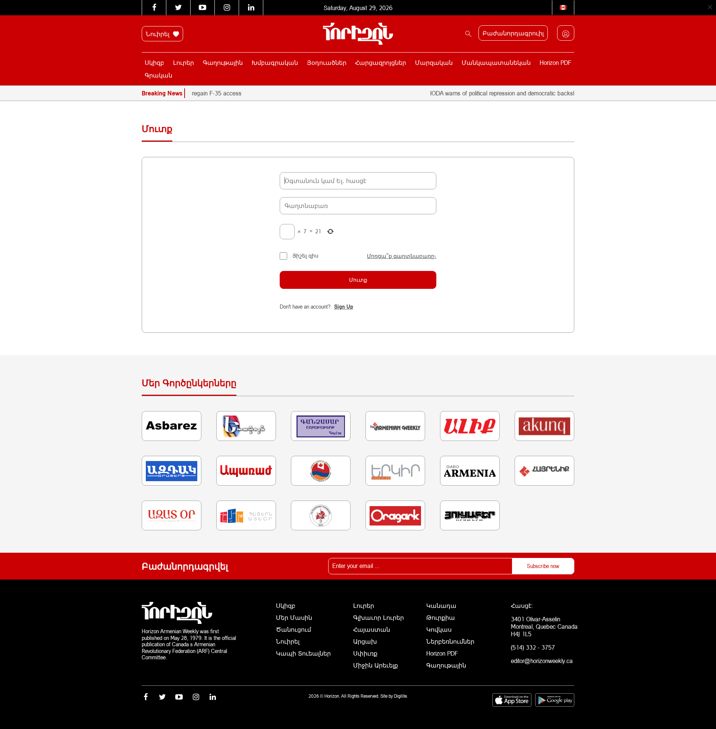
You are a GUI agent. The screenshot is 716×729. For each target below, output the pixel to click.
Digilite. (401, 696)
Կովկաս (439, 629)
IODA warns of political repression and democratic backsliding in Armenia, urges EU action (531, 93)
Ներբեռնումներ (450, 641)
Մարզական (434, 62)
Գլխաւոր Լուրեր (378, 617)
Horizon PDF (555, 62)
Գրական (158, 75)
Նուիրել (158, 33)
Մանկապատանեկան (496, 62)
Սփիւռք (365, 653)
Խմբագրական (275, 62)
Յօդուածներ (326, 62)
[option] (225, 93)
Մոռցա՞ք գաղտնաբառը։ (401, 256)
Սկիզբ (154, 62)
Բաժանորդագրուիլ (513, 33)
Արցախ (365, 641)
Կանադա (441, 605)
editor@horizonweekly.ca (542, 660)
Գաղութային (223, 62)
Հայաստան (371, 629)
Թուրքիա (440, 617)
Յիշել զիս (305, 255)
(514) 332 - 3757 (533, 647)
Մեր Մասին (294, 617)
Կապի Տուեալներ (303, 653)
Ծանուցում (293, 629)
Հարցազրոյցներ (380, 62)
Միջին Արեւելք (375, 665)
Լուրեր (183, 62)
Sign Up (343, 306)
